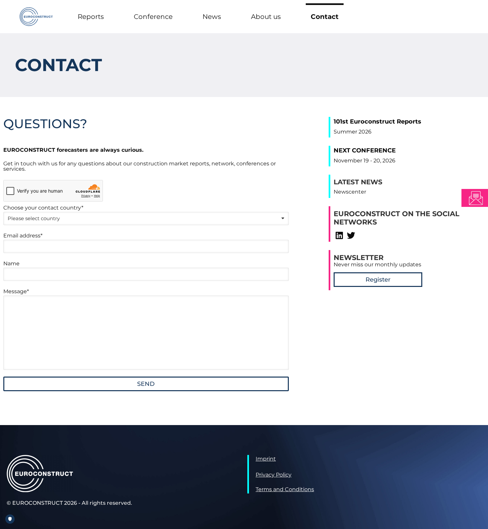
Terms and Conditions (285, 489)
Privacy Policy (273, 475)
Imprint (266, 459)
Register (378, 279)
